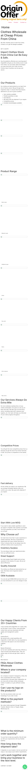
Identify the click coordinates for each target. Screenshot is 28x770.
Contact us (23, 22)
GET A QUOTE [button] (5, 49)
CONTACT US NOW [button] (6, 766)
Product (16, 22)
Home (10, 22)
